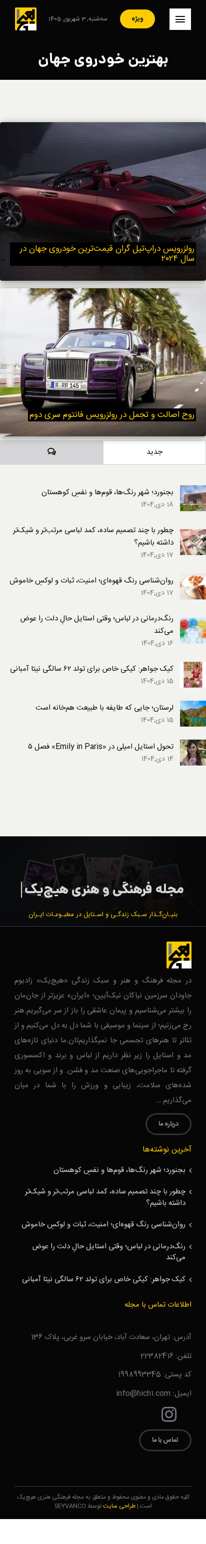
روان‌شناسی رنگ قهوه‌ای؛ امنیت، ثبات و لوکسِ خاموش (92, 581)
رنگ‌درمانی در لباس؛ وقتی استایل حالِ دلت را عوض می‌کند (97, 624)
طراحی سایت (119, 1506)
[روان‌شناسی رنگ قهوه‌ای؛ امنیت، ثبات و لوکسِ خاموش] (193, 580)
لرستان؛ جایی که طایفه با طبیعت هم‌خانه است (105, 708)
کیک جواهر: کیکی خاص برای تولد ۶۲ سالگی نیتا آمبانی (92, 669)
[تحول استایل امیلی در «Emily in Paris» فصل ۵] (193, 746)
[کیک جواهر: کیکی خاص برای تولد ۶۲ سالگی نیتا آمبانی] (193, 668)
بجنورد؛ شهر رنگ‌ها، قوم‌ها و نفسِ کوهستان (108, 492)
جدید (154, 452)
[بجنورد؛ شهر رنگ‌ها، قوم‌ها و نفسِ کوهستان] (193, 491)
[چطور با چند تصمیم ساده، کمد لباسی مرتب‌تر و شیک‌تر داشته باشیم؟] (193, 535)
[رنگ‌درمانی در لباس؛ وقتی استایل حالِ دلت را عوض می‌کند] (193, 623)
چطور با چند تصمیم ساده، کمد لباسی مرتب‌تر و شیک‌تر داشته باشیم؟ (93, 536)
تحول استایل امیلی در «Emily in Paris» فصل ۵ (101, 747)
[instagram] (169, 1414)
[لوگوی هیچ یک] (25, 11)
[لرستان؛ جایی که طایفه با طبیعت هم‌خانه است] (193, 707)
